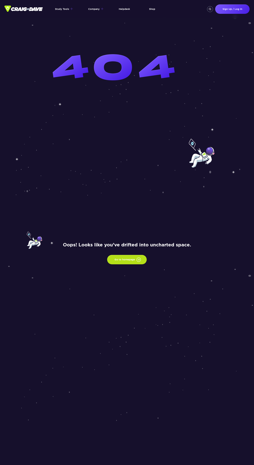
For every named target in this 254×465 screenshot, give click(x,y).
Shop (152, 9)
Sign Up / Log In (232, 9)
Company (94, 9)
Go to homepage (125, 259)
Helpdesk (124, 9)
